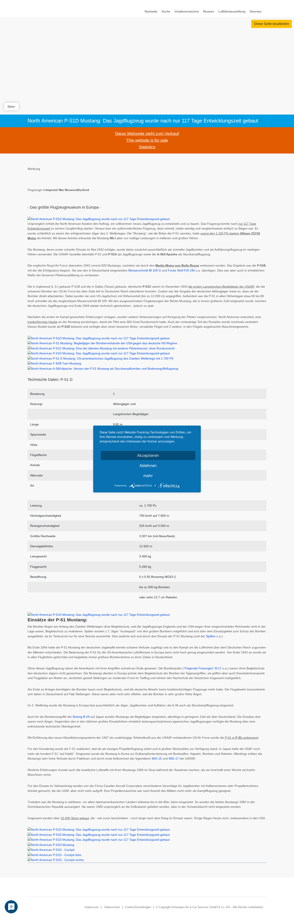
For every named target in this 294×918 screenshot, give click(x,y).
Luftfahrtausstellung (231, 11)
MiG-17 (174, 758)
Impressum (92, 907)
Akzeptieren (148, 455)
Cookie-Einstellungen (138, 907)
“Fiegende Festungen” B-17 (202, 668)
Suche (166, 11)
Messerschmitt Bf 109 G (144, 270)
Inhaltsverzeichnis (187, 11)
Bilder (11, 106)
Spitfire (210, 636)
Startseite (150, 11)
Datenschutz (112, 907)
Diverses (256, 11)
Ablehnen (148, 465)
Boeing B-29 (81, 716)
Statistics (147, 147)
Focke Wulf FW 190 (181, 270)
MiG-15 (157, 758)
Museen (208, 11)
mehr (148, 475)
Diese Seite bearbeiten (271, 24)
